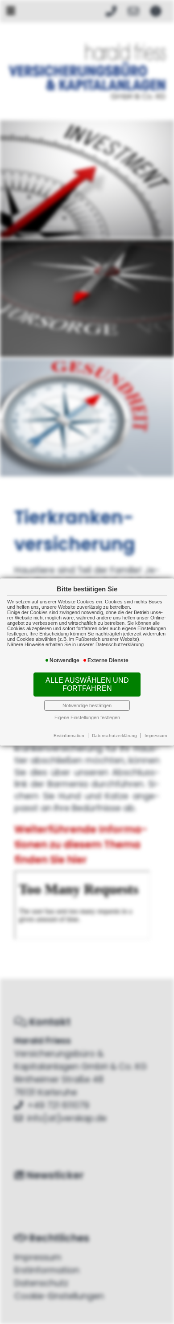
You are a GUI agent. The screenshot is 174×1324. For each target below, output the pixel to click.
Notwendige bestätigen (87, 705)
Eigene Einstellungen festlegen (87, 717)
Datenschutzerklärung (114, 735)
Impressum (156, 735)
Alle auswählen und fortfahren (87, 684)
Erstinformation (69, 735)
